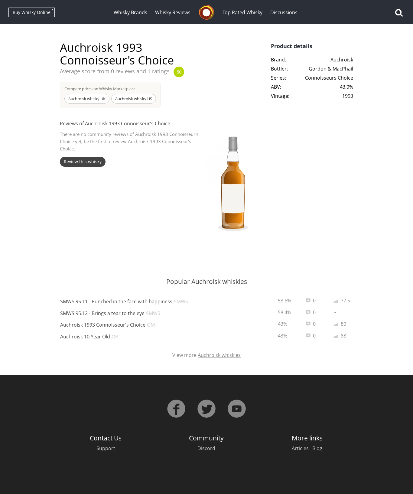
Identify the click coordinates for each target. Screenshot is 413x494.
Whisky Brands (130, 12)
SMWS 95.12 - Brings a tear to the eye (110, 313)
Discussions (284, 12)
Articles (300, 448)
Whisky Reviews (172, 12)
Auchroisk (341, 59)
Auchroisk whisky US (133, 98)
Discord (206, 448)
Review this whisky (83, 161)
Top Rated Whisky (242, 12)
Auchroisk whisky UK (87, 98)
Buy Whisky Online (31, 12)
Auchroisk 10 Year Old (89, 336)
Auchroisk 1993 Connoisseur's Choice (107, 324)
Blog (317, 448)
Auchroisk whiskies (219, 355)
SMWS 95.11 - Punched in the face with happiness (124, 301)
